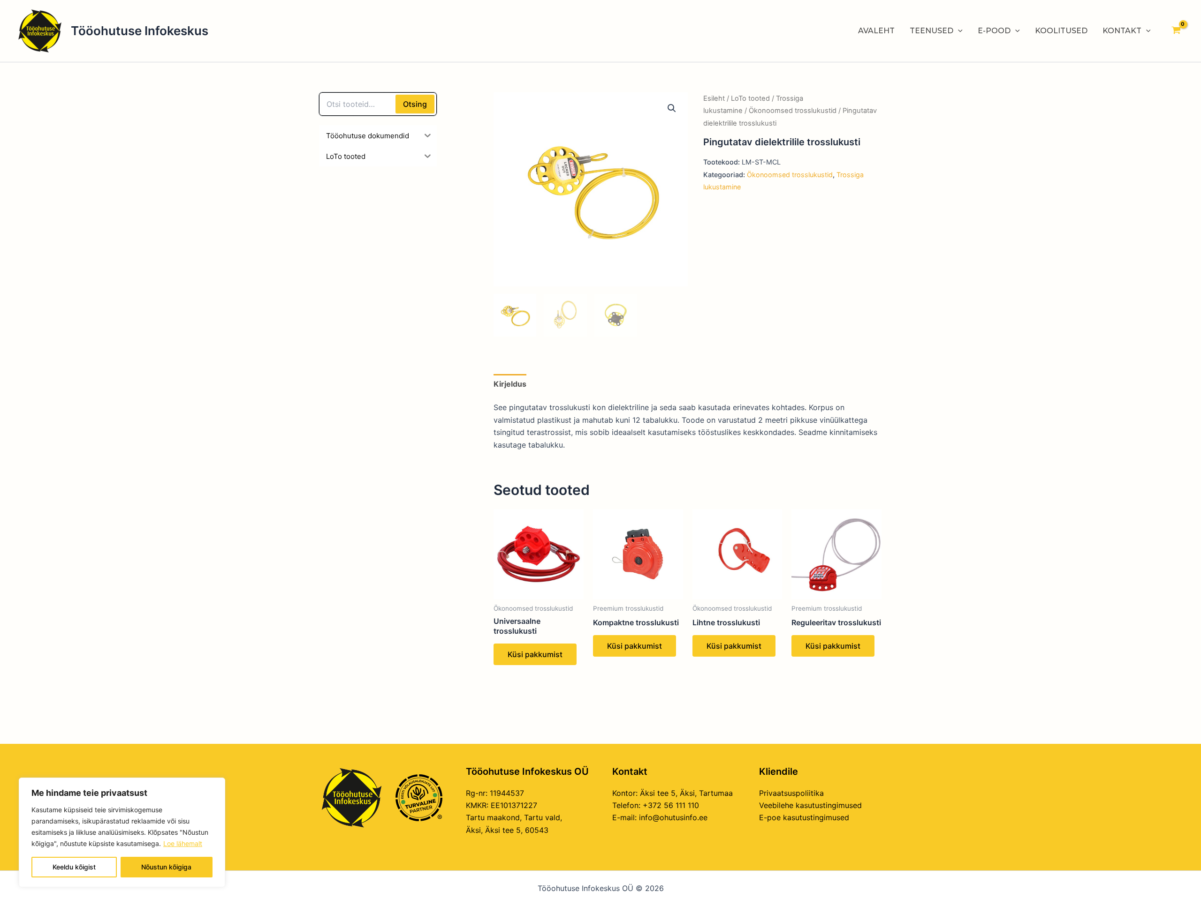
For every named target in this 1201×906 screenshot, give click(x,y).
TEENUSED (931, 30)
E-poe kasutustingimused (804, 817)
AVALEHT (876, 30)
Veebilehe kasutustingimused (810, 805)
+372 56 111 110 (671, 805)
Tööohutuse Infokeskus (139, 30)
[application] (958, 31)
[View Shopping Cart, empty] (1176, 31)
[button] (671, 108)
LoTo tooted (750, 98)
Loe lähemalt (182, 843)
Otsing (415, 104)
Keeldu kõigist (74, 867)
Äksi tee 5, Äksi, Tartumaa (686, 793)
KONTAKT (1121, 30)
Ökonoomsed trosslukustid (792, 110)
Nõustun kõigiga (166, 867)
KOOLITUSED (1061, 30)
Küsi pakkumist (535, 654)
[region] (122, 832)
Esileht (714, 98)
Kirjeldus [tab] (510, 384)
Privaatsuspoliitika (791, 793)
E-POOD (994, 30)
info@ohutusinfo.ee (673, 817)
